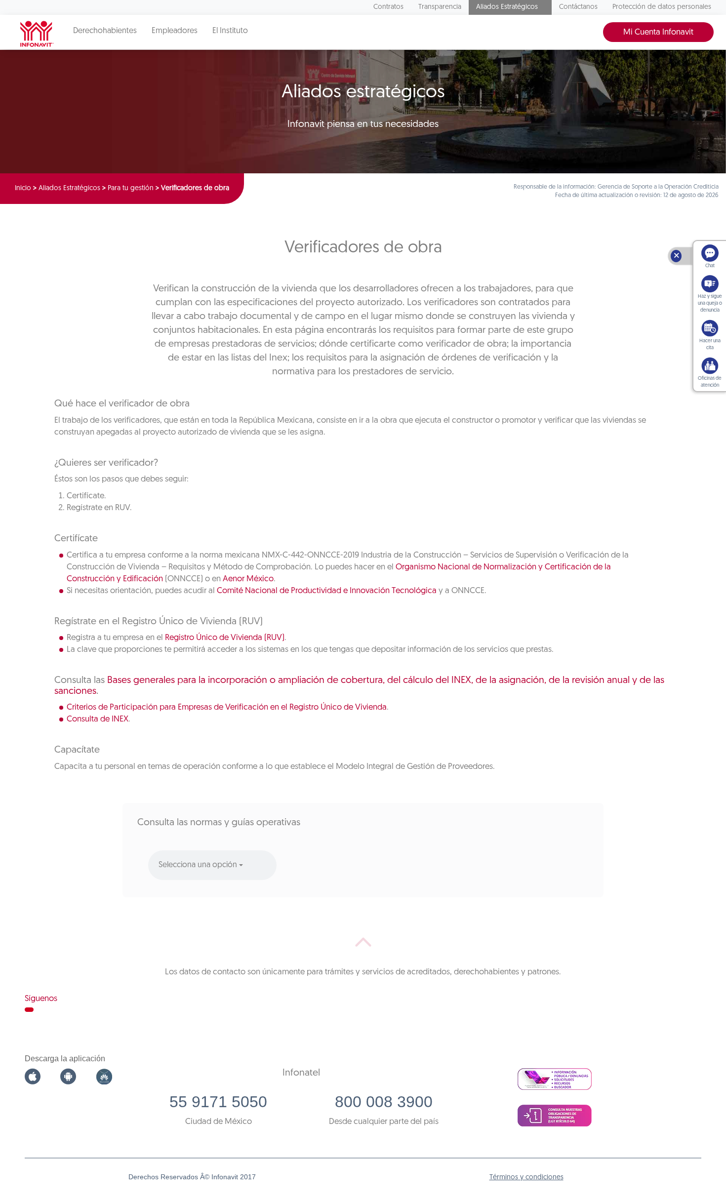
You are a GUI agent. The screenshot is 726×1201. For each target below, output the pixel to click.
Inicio (23, 188)
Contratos (388, 7)
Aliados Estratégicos (507, 7)
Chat (710, 266)
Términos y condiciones (526, 1177)
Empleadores (175, 31)
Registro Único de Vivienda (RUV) (224, 638)
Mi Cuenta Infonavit (658, 32)
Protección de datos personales (661, 7)
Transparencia (439, 7)
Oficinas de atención (710, 382)
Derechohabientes (105, 31)
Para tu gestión (131, 188)
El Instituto (230, 31)
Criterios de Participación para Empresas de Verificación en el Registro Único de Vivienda (227, 707)
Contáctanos (578, 7)
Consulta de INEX (97, 719)
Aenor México (248, 579)
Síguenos (41, 999)
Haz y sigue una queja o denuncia (710, 303)
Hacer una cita (710, 344)
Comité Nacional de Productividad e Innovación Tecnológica (327, 591)
